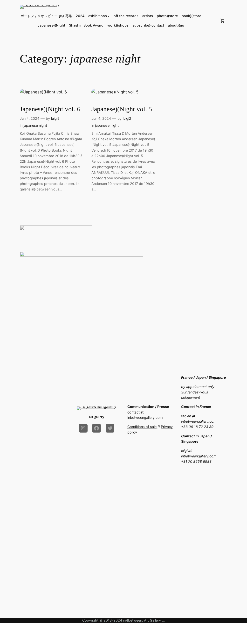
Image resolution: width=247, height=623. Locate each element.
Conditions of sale (142, 427)
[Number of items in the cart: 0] (222, 21)
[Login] (210, 21)
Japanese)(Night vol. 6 (50, 109)
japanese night (35, 125)
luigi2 (55, 118)
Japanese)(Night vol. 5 (121, 109)
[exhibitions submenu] (109, 16)
